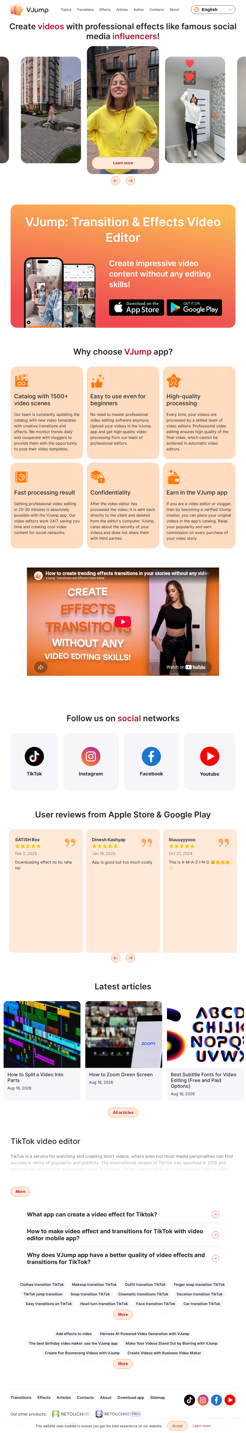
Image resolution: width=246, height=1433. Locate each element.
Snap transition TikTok (90, 1294)
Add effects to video (74, 1333)
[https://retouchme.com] (71, 1414)
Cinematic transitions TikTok (143, 1294)
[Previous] (115, 180)
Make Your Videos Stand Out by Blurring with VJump (171, 1343)
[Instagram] (203, 1400)
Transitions (85, 9)
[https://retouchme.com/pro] (118, 1414)
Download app (130, 1397)
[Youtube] (229, 1400)
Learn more (51, 152)
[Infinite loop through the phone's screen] (44, 292)
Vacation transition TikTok (200, 1294)
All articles (123, 1112)
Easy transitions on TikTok (49, 1303)
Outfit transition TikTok (145, 1284)
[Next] (130, 180)
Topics (66, 9)
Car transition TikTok (202, 1303)
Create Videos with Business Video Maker (164, 1353)
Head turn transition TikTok (104, 1303)
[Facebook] (216, 1400)
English (209, 9)
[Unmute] (150, 62)
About (174, 9)
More (20, 1191)
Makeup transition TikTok (94, 1284)
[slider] (123, 53)
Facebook (151, 774)
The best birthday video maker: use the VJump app (73, 1343)
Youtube (209, 774)
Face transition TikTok (155, 1303)
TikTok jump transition (43, 1294)
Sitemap (157, 1397)
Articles (122, 9)
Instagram (91, 774)
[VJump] (30, 10)
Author (139, 9)
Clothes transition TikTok (42, 1284)
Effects (105, 9)
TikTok (34, 774)
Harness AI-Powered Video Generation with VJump (144, 1333)
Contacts (157, 9)
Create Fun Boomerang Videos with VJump (82, 1353)
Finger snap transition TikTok (199, 1284)
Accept (177, 1426)
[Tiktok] (189, 1400)
